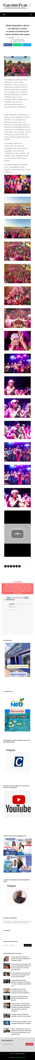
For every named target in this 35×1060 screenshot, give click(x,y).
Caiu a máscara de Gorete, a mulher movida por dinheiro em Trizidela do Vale (20, 958)
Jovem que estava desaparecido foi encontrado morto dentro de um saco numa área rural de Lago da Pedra (21, 966)
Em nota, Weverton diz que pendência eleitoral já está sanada (19, 998)
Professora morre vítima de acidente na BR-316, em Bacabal (21, 1015)
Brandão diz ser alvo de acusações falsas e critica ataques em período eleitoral (20, 991)
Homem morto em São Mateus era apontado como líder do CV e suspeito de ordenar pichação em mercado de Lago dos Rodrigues (21, 1007)
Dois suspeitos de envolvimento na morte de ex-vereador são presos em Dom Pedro (21, 974)
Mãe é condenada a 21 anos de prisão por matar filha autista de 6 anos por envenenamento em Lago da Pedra (21, 1031)
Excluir (15, 609)
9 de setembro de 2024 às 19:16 (23, 604)
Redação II (11, 38)
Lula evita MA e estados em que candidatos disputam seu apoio (21, 1022)
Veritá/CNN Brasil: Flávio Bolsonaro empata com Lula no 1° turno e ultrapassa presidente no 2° (21, 982)
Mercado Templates (20, 1057)
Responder (11, 609)
